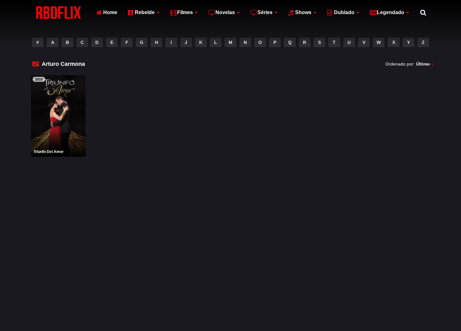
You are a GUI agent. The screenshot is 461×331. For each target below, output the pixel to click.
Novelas (225, 12)
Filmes (185, 12)
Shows (303, 12)
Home (110, 12)
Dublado (344, 12)
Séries (265, 12)
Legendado (390, 12)
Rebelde (145, 12)
